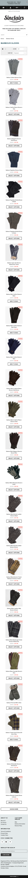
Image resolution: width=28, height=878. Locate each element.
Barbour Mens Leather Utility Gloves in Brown (14, 609)
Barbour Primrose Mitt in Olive (14, 702)
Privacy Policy (4, 833)
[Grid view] (2, 49)
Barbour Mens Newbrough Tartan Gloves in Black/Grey (14, 640)
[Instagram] (6, 841)
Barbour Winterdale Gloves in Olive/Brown (14, 764)
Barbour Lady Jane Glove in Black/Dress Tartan (14, 263)
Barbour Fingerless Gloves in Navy (14, 170)
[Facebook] (2, 841)
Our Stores (3, 822)
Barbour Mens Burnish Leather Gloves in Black (14, 515)
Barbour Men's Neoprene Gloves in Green (14, 483)
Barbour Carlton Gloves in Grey (14, 77)
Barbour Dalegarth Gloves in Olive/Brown (14, 139)
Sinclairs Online (5, 868)
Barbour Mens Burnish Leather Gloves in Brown (14, 546)
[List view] (5, 49)
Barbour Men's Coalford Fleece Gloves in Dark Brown (14, 389)
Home (2, 38)
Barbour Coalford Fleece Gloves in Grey (14, 108)
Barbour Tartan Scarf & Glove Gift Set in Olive (14, 733)
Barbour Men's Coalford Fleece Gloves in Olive (14, 420)
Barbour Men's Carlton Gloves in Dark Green (14, 326)
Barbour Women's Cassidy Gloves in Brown (14, 796)
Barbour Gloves (10, 38)
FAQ (16, 822)
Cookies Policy (4, 835)
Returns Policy (18, 825)
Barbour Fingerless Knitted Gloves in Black (14, 200)
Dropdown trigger (10, 7)
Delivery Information (20, 823)
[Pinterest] (10, 841)
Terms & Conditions (6, 831)
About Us (3, 820)
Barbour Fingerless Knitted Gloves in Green (14, 232)
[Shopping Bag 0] (24, 7)
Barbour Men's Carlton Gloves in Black (14, 295)
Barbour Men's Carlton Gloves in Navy (14, 357)
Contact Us (3, 824)
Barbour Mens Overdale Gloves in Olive (14, 672)
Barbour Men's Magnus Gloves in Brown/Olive (14, 452)
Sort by (10, 53)
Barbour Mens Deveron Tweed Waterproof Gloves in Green (14, 577)
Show (14, 49)
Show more (14, 809)
